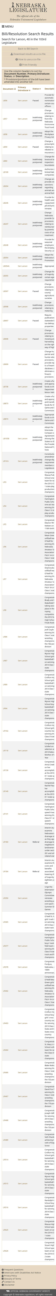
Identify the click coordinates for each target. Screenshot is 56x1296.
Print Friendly (29, 64)
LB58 (5, 134)
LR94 (5, 708)
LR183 (5, 842)
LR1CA (5, 461)
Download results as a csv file (29, 54)
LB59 (5, 147)
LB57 (5, 118)
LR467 (5, 1096)
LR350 (5, 898)
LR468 (5, 1120)
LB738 (5, 386)
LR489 (5, 1140)
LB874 (5, 419)
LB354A (6, 266)
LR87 (5, 660)
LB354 (5, 257)
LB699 (5, 364)
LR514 (5, 1159)
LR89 (5, 684)
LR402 (5, 991)
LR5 (4, 524)
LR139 (5, 770)
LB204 (5, 186)
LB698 (5, 339)
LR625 (5, 1230)
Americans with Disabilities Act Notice (22, 1272)
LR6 (4, 546)
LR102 (5, 731)
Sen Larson (22, 100)
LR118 (5, 750)
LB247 (5, 224)
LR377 (5, 946)
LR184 (5, 871)
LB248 (5, 245)
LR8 (4, 610)
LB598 (5, 306)
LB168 (5, 172)
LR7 (4, 579)
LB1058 (6, 438)
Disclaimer (9, 1284)
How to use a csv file (29, 59)
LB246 (5, 203)
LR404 (5, 1050)
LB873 (5, 403)
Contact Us (9, 1281)
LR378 (5, 967)
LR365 (5, 922)
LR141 (5, 813)
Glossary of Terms (12, 1278)
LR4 (4, 506)
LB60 (5, 161)
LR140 (5, 791)
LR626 (5, 1251)
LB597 (5, 291)
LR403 (5, 1023)
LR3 (4, 482)
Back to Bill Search (28, 48)
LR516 (5, 1207)
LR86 (5, 636)
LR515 (5, 1183)
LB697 (5, 320)
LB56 (5, 100)
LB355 (5, 275)
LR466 (5, 1072)
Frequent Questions (13, 1269)
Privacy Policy (10, 1275)
